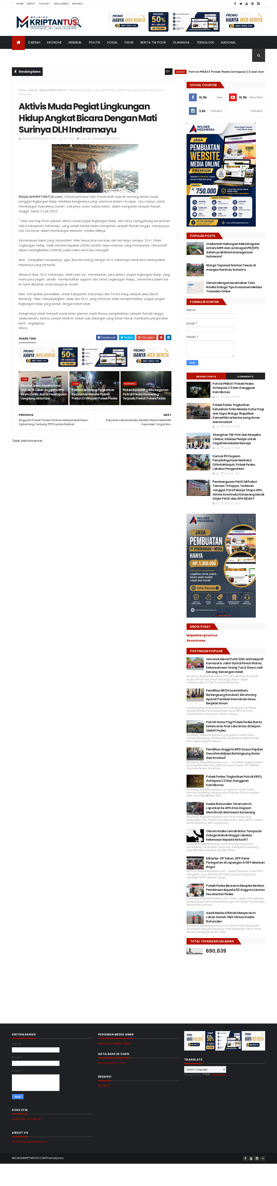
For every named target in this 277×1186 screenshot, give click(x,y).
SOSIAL (112, 42)
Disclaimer (61, 3)
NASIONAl (228, 42)
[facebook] (235, 4)
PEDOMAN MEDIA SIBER (114, 1043)
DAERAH (34, 42)
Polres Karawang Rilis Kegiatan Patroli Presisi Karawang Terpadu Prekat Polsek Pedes (145, 394)
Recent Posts (206, 376)
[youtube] (246, 4)
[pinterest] (252, 4)
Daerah (32, 90)
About (31, 3)
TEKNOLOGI (205, 42)
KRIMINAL (75, 42)
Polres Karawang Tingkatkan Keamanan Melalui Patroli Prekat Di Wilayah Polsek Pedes (94, 394)
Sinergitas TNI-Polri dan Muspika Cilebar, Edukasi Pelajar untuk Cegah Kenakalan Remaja (237, 439)
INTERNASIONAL (27, 55)
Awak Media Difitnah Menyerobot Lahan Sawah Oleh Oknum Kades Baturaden (231, 917)
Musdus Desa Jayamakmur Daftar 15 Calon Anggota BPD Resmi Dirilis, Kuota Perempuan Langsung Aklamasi (43, 392)
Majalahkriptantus (202, 635)
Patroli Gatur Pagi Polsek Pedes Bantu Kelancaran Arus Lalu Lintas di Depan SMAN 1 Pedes (234, 726)
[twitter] (240, 4)
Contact (45, 3)
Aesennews (196, 640)
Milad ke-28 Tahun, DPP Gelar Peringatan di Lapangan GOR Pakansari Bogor (235, 862)
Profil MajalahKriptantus (29, 1141)
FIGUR (129, 42)
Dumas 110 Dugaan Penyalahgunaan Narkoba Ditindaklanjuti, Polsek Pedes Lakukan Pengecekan (234, 462)
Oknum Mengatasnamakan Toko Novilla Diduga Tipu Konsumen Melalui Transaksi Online (234, 287)
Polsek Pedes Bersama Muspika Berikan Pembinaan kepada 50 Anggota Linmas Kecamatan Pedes (235, 889)
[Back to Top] (262, 1158)
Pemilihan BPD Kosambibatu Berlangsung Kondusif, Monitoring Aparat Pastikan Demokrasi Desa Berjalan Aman (231, 696)
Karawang (130, 383)
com (24, 379)
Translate (218, 1075)
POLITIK (94, 42)
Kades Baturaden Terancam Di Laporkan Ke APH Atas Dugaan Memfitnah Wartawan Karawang (230, 808)
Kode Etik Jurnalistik (26, 1119)
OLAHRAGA (181, 42)
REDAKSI (104, 1085)
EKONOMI (54, 42)
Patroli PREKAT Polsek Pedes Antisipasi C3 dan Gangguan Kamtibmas (218, 72)
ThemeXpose (54, 1158)
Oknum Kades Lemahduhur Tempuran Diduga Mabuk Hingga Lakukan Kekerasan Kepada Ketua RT (234, 835)
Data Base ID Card (111, 1063)
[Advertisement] (219, 986)
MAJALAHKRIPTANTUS (53, 90)
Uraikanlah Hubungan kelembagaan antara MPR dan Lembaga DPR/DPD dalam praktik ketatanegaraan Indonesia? (233, 250)
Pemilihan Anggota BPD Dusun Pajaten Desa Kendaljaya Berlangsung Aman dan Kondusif (234, 753)
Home (20, 3)
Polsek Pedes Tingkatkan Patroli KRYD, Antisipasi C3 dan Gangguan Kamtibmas (234, 780)
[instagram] (258, 4)
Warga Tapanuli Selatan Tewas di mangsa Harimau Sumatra (231, 267)
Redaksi (77, 3)
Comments (245, 376)
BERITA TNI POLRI (153, 42)
